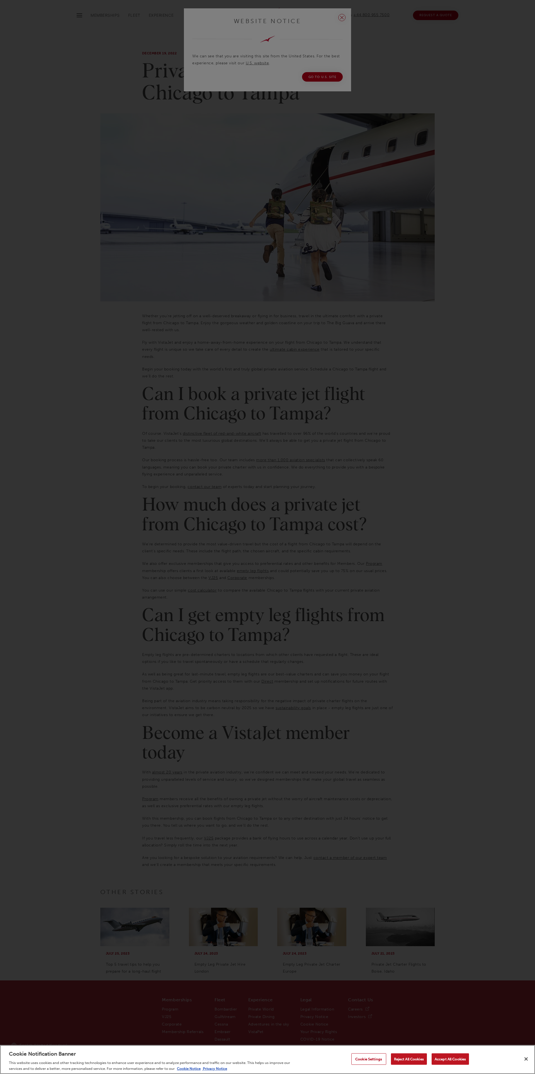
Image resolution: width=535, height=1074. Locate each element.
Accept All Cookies (450, 1059)
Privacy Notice (214, 1068)
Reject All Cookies (409, 1059)
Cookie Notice (189, 1068)
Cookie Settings (368, 1059)
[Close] (526, 1059)
